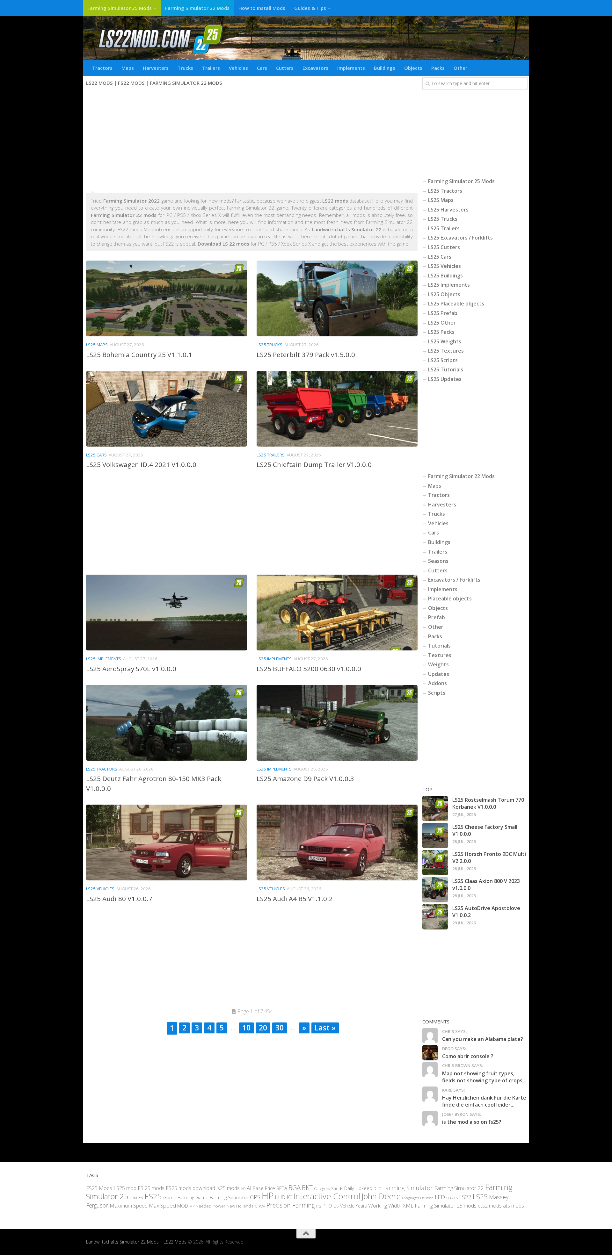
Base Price (264, 1188)
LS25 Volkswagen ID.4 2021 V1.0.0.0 (141, 464)
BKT (307, 1187)
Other (460, 68)
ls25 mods (228, 1188)
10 (246, 1027)
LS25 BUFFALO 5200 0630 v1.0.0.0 (309, 668)
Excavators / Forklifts (454, 579)
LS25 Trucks (269, 345)
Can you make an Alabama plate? (482, 1039)
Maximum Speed (129, 1205)
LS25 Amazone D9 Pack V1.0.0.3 (305, 778)
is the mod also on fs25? (471, 1121)
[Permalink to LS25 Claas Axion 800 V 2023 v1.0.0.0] (435, 889)
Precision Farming (290, 1205)
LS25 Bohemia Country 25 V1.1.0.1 (139, 354)
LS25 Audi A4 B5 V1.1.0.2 (295, 898)
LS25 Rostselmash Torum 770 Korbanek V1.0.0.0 (488, 803)
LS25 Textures (446, 350)
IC (289, 1197)
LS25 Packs (441, 331)
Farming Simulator (407, 1188)
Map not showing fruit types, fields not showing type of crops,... (485, 1077)
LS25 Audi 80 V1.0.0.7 (119, 898)
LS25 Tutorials (445, 369)
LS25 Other (442, 322)
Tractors (102, 68)
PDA (262, 1206)
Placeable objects (450, 598)
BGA (294, 1187)
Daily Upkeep (358, 1188)
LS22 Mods (175, 1242)
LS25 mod (124, 1188)
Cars (262, 68)
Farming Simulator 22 (459, 1188)
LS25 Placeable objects (456, 303)
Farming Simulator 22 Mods (197, 8)
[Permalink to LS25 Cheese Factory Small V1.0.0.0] (435, 835)
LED (440, 1197)
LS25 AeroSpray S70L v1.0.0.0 (131, 668)
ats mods (513, 1205)
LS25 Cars (96, 455)
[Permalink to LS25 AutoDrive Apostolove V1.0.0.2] (435, 916)
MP (191, 1206)
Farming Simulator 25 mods (446, 1205)
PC (255, 1206)
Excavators (315, 68)
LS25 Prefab (442, 313)
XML (408, 1205)
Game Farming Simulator (222, 1197)
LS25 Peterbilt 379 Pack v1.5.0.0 (306, 354)
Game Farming (178, 1197)
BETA (281, 1188)
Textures (439, 655)
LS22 (465, 1197)
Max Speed (162, 1205)
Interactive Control (326, 1196)
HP (268, 1196)
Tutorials (439, 645)
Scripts (436, 692)
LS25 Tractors (101, 769)
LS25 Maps (97, 345)
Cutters (285, 68)
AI (249, 1188)
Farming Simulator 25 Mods (119, 8)
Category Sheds (328, 1188)
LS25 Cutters (444, 247)
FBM (133, 1198)
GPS (255, 1197)
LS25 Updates (445, 379)
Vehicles (238, 68)
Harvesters (156, 68)
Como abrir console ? (467, 1056)
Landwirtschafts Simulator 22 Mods (122, 1242)
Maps (127, 68)
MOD (182, 1205)
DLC (377, 1188)
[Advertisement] (252, 138)
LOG (449, 1198)
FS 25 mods (151, 1188)
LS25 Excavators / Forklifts (460, 237)
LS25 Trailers (271, 455)
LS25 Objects (444, 294)
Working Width (385, 1205)
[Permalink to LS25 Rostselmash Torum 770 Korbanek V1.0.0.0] (435, 808)
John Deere (381, 1196)
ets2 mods (490, 1205)
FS (140, 1198)
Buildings (384, 68)
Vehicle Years (353, 1206)
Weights (438, 664)
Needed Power (210, 1206)
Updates (438, 674)
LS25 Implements (103, 659)
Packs (438, 68)
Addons (437, 683)
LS (456, 1198)
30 (279, 1027)
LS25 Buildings (445, 275)
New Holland (239, 1206)
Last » (325, 1027)
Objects (413, 68)
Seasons (438, 560)
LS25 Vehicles (100, 889)
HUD (280, 1197)
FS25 (153, 1196)
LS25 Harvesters (448, 209)
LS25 (480, 1196)
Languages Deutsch (417, 1198)
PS (318, 1206)
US (336, 1206)
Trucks (185, 68)
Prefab (436, 617)
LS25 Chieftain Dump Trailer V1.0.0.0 (314, 464)
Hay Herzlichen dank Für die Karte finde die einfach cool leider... (484, 1101)
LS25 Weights (444, 341)
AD (243, 1188)
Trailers (211, 68)
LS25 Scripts (443, 360)
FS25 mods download (190, 1188)
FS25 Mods (99, 1188)
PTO (327, 1205)
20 (263, 1027)
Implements (351, 68)
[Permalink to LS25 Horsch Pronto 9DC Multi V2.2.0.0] (435, 862)
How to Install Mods (261, 8)
